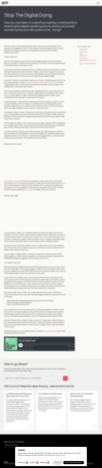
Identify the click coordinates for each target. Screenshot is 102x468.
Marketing (43, 462)
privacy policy (61, 455)
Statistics (32, 462)
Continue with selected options (74, 462)
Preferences (21, 462)
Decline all (58, 462)
